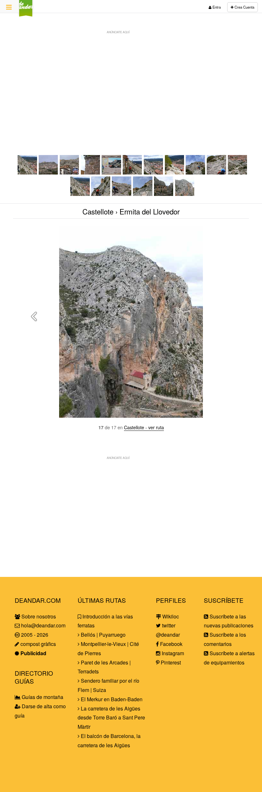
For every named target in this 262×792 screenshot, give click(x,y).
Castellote (97, 211)
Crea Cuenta (244, 7)
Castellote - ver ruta (144, 427)
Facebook (170, 644)
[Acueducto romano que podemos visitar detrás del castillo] (164, 194)
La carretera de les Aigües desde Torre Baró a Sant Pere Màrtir (111, 718)
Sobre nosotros (38, 616)
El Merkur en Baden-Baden (111, 699)
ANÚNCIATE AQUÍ (118, 32)
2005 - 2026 (34, 634)
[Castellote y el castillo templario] (48, 172)
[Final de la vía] (143, 194)
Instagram (172, 653)
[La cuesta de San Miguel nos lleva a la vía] (91, 172)
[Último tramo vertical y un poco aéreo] (122, 194)
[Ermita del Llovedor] (185, 194)
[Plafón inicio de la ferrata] (111, 172)
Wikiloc (170, 616)
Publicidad (32, 653)
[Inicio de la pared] (195, 172)
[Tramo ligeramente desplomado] (238, 172)
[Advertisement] (131, 82)
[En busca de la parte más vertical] (175, 172)
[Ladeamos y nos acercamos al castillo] (101, 194)
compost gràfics (37, 644)
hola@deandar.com (43, 625)
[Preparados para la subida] (133, 172)
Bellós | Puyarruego (103, 634)
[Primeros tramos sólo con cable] (154, 172)
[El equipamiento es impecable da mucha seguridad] (217, 172)
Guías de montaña (41, 697)
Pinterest (170, 662)
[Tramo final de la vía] (27, 172)
